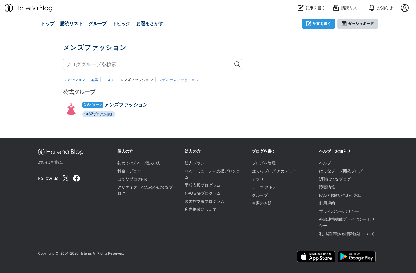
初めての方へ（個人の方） (141, 163)
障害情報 (327, 187)
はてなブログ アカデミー (274, 171)
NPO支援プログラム (203, 193)
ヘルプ (325, 163)
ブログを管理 (264, 163)
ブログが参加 (98, 114)
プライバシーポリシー (339, 211)
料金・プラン (129, 171)
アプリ (258, 179)
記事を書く (322, 23)
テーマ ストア (264, 187)
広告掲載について (200, 209)
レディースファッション (178, 79)
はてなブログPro (132, 179)
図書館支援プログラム (204, 201)
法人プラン (195, 163)
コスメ (108, 79)
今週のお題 (262, 203)
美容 (94, 79)
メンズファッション (126, 104)
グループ (260, 195)
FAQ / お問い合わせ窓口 (340, 195)
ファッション (74, 79)
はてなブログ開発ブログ (341, 171)
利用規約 (327, 203)
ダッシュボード (361, 23)
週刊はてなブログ (335, 179)
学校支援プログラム (202, 185)
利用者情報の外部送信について (347, 233)
